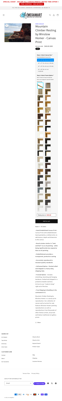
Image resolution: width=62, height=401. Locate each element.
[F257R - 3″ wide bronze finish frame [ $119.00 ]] (48, 104)
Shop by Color (36, 340)
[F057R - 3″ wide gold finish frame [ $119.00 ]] (40, 110)
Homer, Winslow (39, 23)
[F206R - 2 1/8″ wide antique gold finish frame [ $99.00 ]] (48, 116)
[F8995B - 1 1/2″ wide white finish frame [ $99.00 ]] (40, 134)
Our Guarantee (5, 361)
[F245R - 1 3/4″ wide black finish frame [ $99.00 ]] (48, 128)
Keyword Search (37, 343)
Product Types (36, 346)
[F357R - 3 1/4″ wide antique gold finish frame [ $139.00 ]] (48, 134)
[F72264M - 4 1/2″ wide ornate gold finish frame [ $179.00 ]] (40, 171)
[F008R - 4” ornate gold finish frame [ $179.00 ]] (48, 196)
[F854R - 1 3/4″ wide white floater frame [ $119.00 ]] (40, 165)
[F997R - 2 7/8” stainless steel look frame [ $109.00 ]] (40, 208)
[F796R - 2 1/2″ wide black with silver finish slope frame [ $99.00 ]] (40, 153)
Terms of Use (26, 373)
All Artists (4, 343)
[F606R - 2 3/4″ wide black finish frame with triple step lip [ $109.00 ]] (48, 147)
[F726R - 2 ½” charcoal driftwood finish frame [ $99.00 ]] (48, 190)
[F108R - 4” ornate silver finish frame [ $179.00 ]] (40, 202)
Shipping (35, 358)
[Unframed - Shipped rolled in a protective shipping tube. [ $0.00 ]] (40, 85)
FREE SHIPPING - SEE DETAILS (32, 4)
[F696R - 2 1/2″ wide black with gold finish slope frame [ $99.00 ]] (48, 153)
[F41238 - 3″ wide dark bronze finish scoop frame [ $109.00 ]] (48, 165)
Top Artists (4, 340)
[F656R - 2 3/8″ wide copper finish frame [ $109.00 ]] (40, 104)
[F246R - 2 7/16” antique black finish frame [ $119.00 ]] (40, 184)
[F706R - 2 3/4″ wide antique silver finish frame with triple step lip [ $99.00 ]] (40, 159)
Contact (3, 355)
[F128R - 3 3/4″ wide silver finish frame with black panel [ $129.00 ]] (40, 98)
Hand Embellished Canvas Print (44, 57)
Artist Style (4, 347)
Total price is (44, 215)
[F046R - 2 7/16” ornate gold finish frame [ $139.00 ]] (48, 178)
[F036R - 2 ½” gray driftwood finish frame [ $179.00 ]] (40, 190)
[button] (4, 15)
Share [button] (39, 322)
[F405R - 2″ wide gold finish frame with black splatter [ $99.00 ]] (40, 128)
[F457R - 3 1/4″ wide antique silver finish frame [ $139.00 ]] (40, 141)
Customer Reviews (37, 361)
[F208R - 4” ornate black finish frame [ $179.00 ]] (48, 202)
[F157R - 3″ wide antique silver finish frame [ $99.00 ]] (48, 110)
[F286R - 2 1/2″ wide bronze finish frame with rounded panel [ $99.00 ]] (48, 122)
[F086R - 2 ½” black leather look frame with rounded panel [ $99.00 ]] (40, 178)
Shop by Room (36, 337)
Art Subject (4, 337)
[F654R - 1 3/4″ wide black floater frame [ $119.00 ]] (48, 159)
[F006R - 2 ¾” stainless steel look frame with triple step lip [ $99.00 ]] (48, 184)
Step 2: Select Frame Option (45, 78)
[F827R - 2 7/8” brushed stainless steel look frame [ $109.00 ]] (48, 208)
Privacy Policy (35, 373)
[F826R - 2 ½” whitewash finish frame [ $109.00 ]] (40, 196)
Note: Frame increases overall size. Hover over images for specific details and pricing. (45, 79)
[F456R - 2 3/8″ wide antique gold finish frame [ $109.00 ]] (48, 98)
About (3, 358)
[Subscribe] (31, 383)
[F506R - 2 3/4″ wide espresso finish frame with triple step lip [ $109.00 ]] (48, 141)
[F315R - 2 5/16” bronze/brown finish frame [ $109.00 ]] (48, 171)
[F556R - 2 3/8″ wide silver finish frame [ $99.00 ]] (40, 147)
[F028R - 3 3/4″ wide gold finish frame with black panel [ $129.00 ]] (48, 91)
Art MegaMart (11, 397)
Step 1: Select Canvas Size (45, 56)
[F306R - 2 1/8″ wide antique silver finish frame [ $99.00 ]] (40, 122)
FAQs (34, 355)
